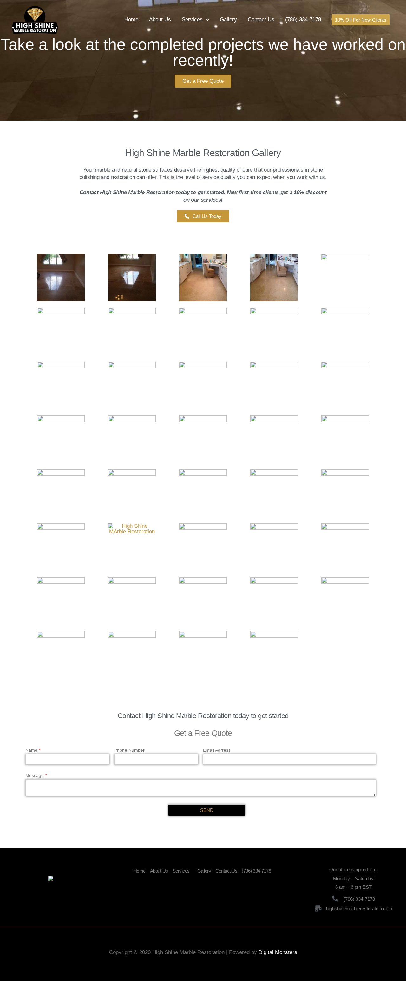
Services (192, 19)
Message (36, 775)
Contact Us (261, 19)
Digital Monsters (278, 952)
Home (131, 19)
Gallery (228, 19)
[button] (203, 81)
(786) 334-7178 (303, 19)
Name (32, 750)
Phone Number (129, 750)
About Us (160, 19)
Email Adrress (217, 750)
